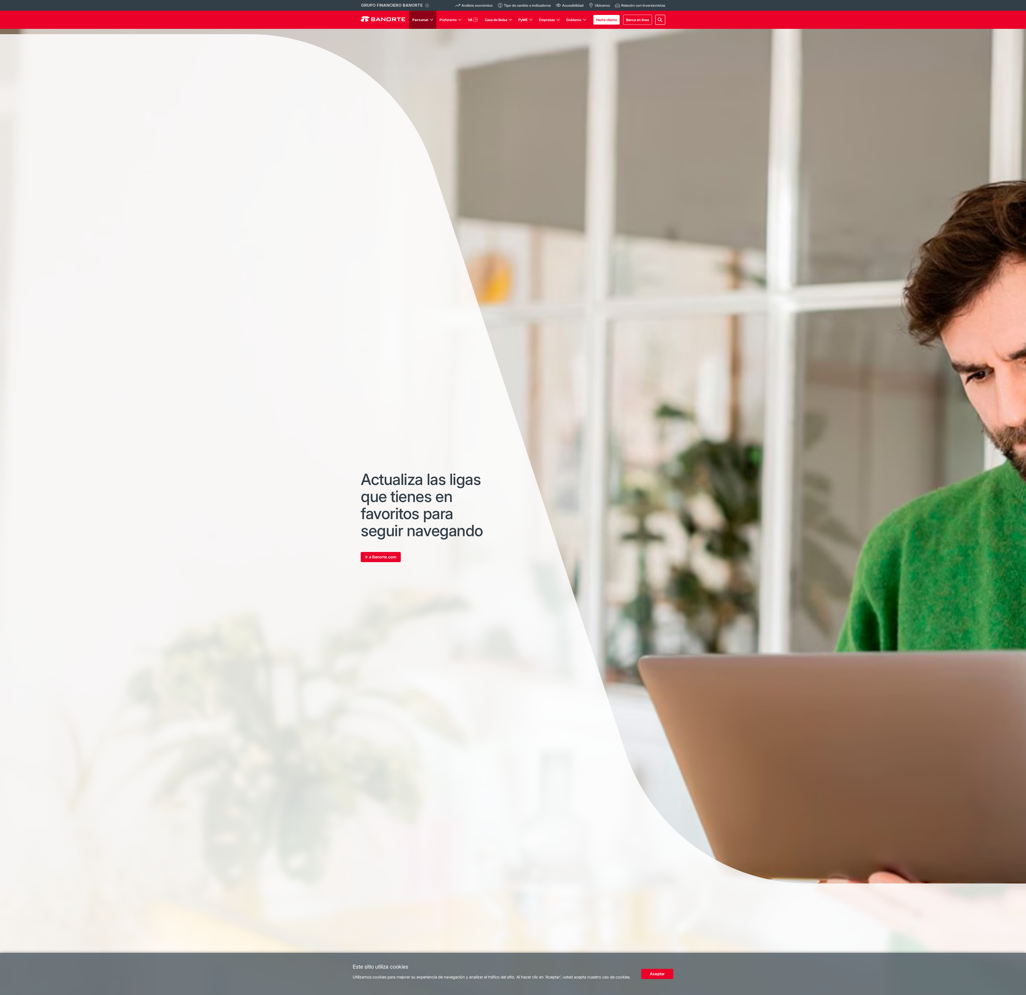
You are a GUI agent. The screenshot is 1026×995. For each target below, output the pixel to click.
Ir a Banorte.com (380, 556)
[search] (660, 20)
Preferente (448, 20)
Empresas (547, 20)
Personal (420, 20)
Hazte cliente (606, 20)
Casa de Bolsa (496, 20)
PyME (523, 20)
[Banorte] (383, 19)
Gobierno (573, 20)
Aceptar (657, 973)
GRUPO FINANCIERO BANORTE (392, 5)
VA (470, 20)
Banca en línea (637, 20)
